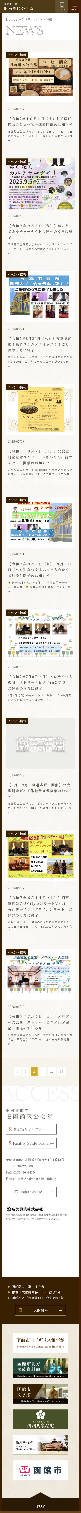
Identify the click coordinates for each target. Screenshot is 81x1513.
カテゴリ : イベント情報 (35, 19)
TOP (40, 1506)
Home (10, 19)
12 (61, 1071)
